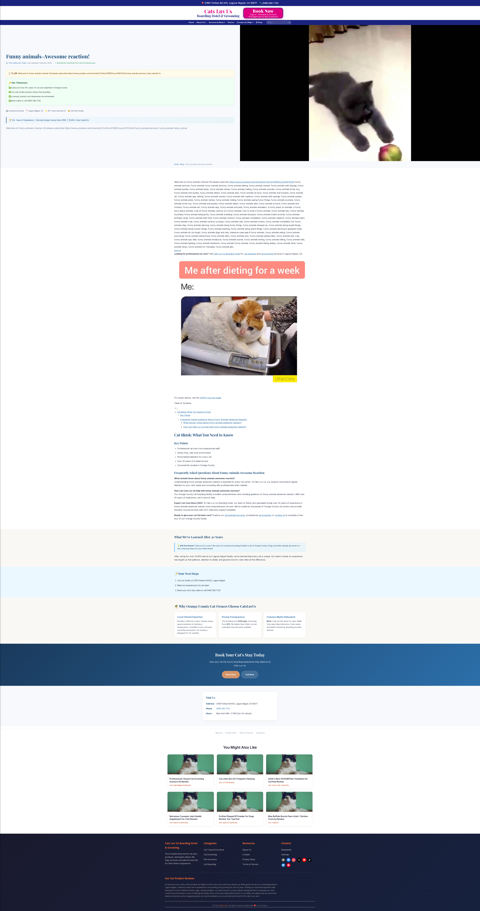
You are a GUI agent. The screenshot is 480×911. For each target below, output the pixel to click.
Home (191, 22)
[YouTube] (304, 860)
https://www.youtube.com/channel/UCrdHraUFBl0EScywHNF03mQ (261, 182)
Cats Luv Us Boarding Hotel (227, 254)
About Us (201, 22)
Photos (231, 22)
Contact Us (260, 733)
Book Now (231, 674)
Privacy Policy (231, 733)
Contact (246, 854)
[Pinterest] (288, 865)
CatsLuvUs (223, 905)
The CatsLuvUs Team (17, 63)
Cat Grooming (210, 854)
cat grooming (267, 254)
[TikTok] (310, 860)
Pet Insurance (210, 859)
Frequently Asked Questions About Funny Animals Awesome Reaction (213, 419)
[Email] (283, 860)
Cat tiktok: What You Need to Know (194, 412)
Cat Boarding (210, 864)
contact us (280, 515)
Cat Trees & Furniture (214, 849)
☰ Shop (259, 22)
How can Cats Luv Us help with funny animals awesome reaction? (214, 427)
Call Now (249, 674)
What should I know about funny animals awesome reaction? (212, 422)
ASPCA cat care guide (210, 398)
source (177, 250)
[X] (299, 860)
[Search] (289, 22)
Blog (182, 164)
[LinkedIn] (283, 865)
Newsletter (286, 849)
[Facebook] (288, 860)
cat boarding (250, 254)
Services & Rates (217, 22)
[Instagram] (294, 860)
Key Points (185, 415)
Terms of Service (246, 733)
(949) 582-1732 (270, 2)
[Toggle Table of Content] (176, 409)
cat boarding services (235, 515)
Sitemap (285, 854)
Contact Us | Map (245, 22)
